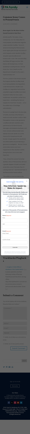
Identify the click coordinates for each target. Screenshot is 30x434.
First (3, 217)
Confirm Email (6, 239)
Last (3, 224)
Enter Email (5, 233)
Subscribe (15, 247)
